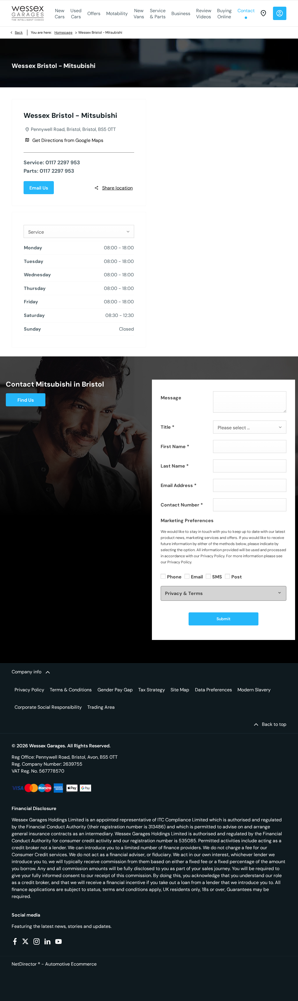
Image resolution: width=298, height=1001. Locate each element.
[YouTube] (58, 941)
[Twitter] (25, 941)
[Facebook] (14, 941)
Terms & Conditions (71, 690)
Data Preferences (213, 690)
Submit (223, 618)
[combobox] (79, 231)
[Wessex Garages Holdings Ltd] (28, 13)
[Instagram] (36, 941)
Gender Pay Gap (115, 690)
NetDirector (25, 964)
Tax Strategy (151, 690)
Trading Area (101, 707)
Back (19, 32)
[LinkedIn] (47, 941)
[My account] (279, 13)
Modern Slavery (254, 690)
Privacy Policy (29, 690)
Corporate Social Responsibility (48, 707)
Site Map (180, 690)
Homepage (63, 32)
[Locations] (263, 13)
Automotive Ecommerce (71, 964)
